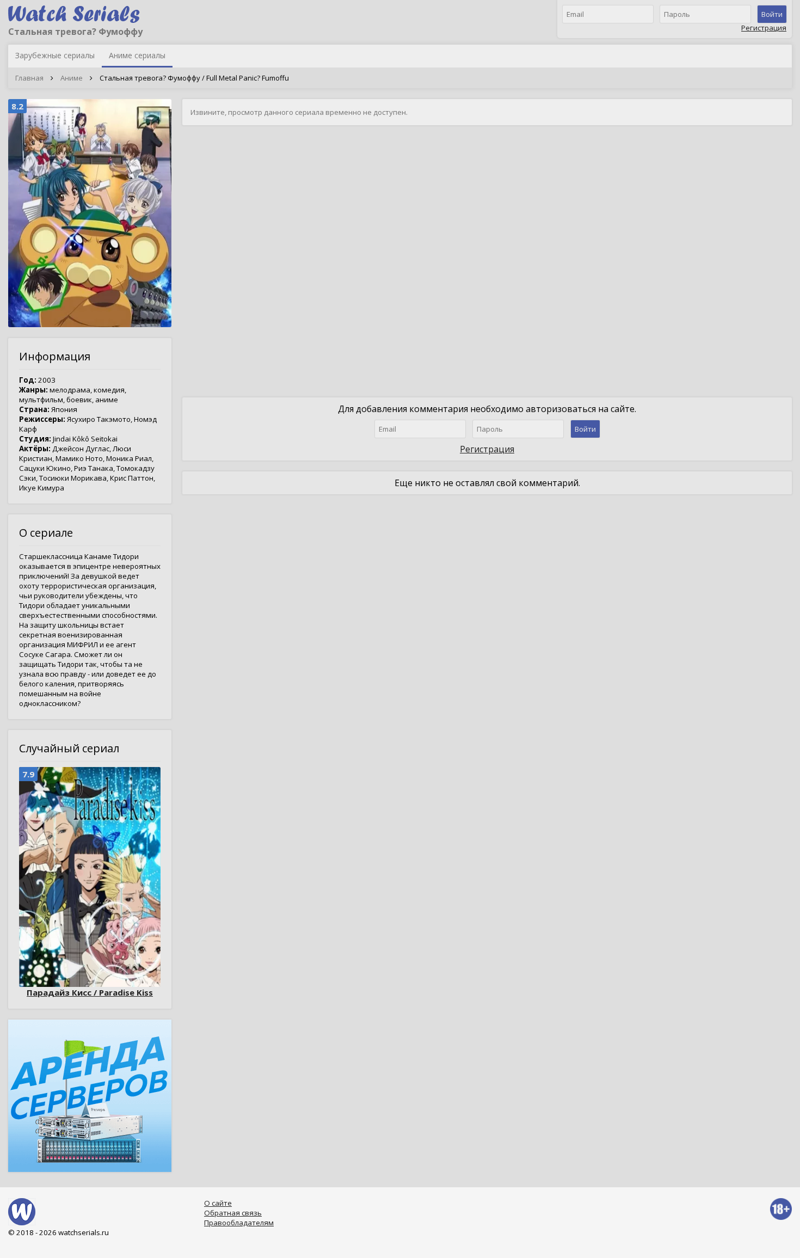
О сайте (218, 1203)
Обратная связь (233, 1213)
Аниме (71, 78)
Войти (772, 14)
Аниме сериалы (137, 55)
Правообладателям (239, 1223)
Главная (29, 78)
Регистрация (763, 28)
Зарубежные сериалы (55, 55)
